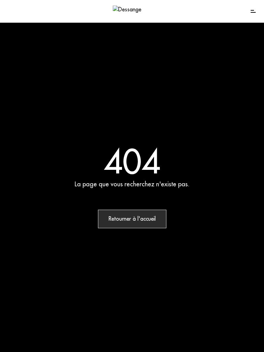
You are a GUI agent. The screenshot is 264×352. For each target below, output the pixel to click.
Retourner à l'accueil (132, 219)
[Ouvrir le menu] (253, 11)
